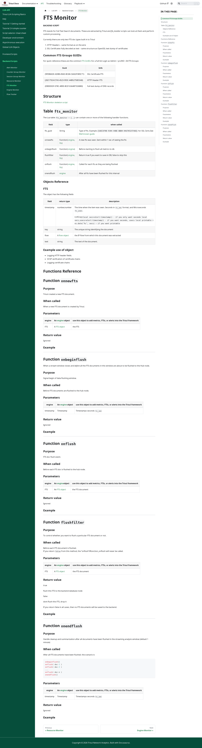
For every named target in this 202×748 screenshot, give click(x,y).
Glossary (68, 3)
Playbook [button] (78, 3)
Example (166, 59)
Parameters (167, 53)
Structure (164, 22)
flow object (64, 235)
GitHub (163, 3)
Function (167, 42)
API (42, 3)
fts (61, 143)
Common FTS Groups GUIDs (172, 18)
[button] (17, 48)
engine (71, 140)
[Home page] (45, 11)
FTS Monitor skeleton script (55, 102)
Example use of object (170, 36)
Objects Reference (169, 29)
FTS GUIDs (86, 61)
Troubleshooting (53, 3)
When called (167, 49)
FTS (164, 32)
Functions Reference (168, 39)
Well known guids (87, 134)
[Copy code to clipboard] (152, 662)
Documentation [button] (29, 3)
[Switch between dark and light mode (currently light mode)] (171, 3)
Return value (167, 56)
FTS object (60, 326)
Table (167, 25)
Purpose (166, 46)
